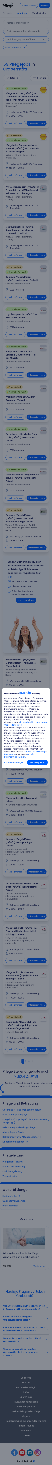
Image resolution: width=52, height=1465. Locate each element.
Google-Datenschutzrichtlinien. (19, 755)
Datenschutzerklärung (34, 751)
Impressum (9, 754)
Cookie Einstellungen (13, 762)
